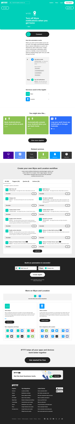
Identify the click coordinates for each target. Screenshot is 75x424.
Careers (19, 418)
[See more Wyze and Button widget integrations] (30, 330)
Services (13, 390)
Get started (69, 2)
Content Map (14, 402)
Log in (61, 2)
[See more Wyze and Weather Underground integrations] (20, 336)
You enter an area (38, 59)
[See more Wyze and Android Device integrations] (30, 336)
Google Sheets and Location (27, 409)
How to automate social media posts (45, 409)
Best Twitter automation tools (43, 393)
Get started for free (37, 360)
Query (11, 243)
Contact (31, 418)
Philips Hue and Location (26, 411)
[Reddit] (62, 419)
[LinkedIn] (48, 419)
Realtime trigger (46, 199)
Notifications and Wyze (26, 393)
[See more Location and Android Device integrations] (44, 330)
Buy (5, 318)
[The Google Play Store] (59, 391)
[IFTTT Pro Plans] (61, 230)
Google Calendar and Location (27, 406)
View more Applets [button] (37, 140)
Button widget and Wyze (26, 395)
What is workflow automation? (43, 397)
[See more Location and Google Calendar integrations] (65, 330)
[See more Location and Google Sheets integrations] (44, 336)
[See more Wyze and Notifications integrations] (20, 330)
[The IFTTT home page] (4, 3)
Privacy (35, 418)
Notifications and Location (27, 404)
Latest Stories (41, 388)
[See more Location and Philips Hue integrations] (55, 336)
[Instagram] (50, 419)
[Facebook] (45, 419)
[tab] (7, 181)
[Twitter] (56, 419)
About (39, 418)
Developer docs (15, 409)
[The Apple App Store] (59, 388)
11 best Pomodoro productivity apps (45, 404)
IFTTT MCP (14, 397)
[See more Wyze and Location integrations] (9, 330)
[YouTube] (53, 419)
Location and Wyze (25, 390)
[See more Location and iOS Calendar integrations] (65, 336)
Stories (13, 393)
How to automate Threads (43, 406)
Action (11, 199)
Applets (13, 395)
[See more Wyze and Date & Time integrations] (9, 336)
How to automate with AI (42, 390)
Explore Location (45, 320)
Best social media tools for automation (45, 411)
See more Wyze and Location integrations (37, 298)
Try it (34, 193)
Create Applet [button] (37, 274)
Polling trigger (12, 190)
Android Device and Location (27, 402)
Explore (51, 2)
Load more (37, 251)
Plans (56, 2)
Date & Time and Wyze (26, 397)
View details (8, 193)
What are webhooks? (42, 402)
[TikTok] (59, 419)
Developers (14, 418)
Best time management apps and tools (45, 395)
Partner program (25, 418)
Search (13, 404)
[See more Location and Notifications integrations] (55, 330)
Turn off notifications (39, 79)
